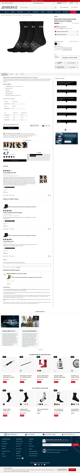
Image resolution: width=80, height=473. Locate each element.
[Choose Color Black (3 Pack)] (55, 43)
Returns (3, 453)
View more (40, 349)
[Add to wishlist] (78, 16)
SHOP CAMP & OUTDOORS (38, 3)
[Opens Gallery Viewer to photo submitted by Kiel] (6, 145)
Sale (74, 11)
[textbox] (27, 265)
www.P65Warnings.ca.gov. (23, 137)
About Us (30, 441)
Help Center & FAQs (6, 451)
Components (35, 11)
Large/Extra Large (67, 49)
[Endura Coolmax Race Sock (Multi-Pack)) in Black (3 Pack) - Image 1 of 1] (26, 37)
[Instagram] (39, 464)
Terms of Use (18, 455)
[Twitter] (45, 464)
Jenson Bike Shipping (33, 451)
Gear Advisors (31, 446)
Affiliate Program (19, 441)
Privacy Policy (26, 471)
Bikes (29, 11)
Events (30, 443)
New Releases (20, 11)
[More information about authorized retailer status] (77, 34)
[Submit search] (55, 7)
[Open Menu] (18, 7)
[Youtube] (35, 464)
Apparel (43, 11)
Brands (13, 11)
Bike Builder (66, 11)
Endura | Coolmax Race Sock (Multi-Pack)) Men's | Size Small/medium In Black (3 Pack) (22, 206)
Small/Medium (58, 49)
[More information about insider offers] (65, 67)
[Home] (9, 7)
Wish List (3, 448)
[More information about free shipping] (65, 62)
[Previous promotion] (23, 3)
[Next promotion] (53, 3)
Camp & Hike (57, 11)
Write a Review (14, 160)
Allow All (72, 469)
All (8, 11)
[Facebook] (42, 464)
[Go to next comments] (69, 130)
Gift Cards (4, 446)
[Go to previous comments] (63, 130)
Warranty (4, 456)
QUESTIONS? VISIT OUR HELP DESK (61, 3)
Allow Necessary (62, 469)
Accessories (50, 11)
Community (18, 446)
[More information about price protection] (77, 67)
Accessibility (18, 458)
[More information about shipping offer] (77, 31)
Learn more (18, 267)
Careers (30, 448)
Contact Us (71, 3)
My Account (4, 441)
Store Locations (19, 443)
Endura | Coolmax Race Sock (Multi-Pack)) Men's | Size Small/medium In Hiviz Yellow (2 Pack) (27, 277)
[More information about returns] (77, 62)
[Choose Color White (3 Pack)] (59, 43)
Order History (4, 443)
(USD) (77, 3)
